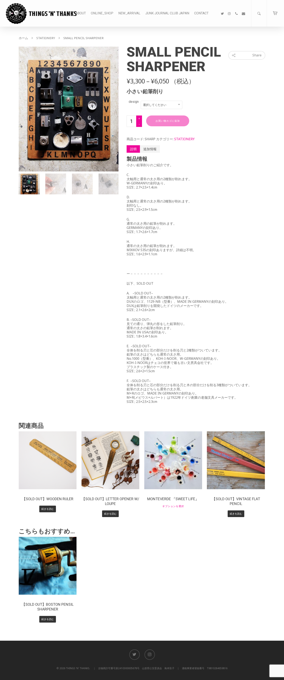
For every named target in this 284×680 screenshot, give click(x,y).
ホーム (23, 38)
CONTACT (201, 13)
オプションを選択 (173, 506)
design (134, 102)
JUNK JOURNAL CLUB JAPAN (167, 13)
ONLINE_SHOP (102, 13)
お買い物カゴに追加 (168, 120)
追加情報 (150, 149)
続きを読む (47, 509)
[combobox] (161, 105)
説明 (133, 149)
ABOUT (80, 13)
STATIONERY (45, 38)
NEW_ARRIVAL (129, 13)
